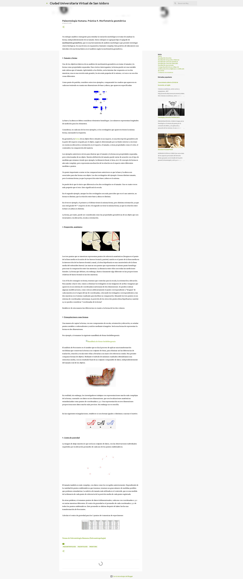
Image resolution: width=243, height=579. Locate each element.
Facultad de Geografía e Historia (168, 60)
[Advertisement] (152, 82)
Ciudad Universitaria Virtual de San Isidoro (79, 3)
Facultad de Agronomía (166, 65)
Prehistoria (93, 546)
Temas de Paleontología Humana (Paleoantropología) (84, 538)
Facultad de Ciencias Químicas (168, 61)
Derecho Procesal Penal (165, 149)
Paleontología (82, 546)
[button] (63, 27)
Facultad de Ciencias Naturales (168, 63)
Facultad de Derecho (164, 58)
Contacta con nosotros (165, 72)
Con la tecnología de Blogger (123, 576)
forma (77, 139)
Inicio (160, 56)
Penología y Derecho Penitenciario (169, 117)
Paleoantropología (69, 546)
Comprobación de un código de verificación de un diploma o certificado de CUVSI (171, 69)
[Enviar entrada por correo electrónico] (63, 544)
